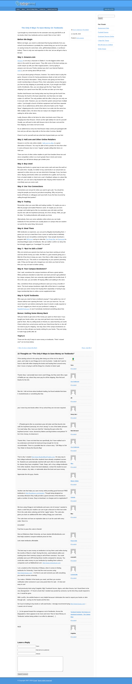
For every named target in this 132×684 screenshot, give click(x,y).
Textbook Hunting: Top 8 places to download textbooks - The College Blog (80, 614)
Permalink (73, 368)
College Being (25, 3)
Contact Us (42, 9)
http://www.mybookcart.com (52, 563)
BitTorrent (30, 239)
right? (19, 70)
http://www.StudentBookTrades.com (43, 457)
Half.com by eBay (48, 143)
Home (18, 9)
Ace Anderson (75, 381)
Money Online (75, 481)
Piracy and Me (86, 348)
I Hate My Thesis (103, 40)
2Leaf (35, 680)
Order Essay (102, 49)
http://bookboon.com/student (35, 493)
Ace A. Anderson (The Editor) (81, 30)
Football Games (103, 32)
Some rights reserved (45, 680)
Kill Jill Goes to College (105, 44)
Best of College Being (32, 9)
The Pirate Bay (50, 239)
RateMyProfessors (24, 309)
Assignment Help (103, 28)
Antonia (73, 497)
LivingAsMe (74, 574)
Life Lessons (80, 38)
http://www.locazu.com (25, 573)
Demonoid (61, 239)
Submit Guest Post (52, 9)
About (23, 9)
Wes (72, 463)
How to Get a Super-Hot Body (28, 348)
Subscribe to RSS (109, 9)
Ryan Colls (74, 541)
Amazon (20, 60)
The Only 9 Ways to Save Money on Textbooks (42, 28)
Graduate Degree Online (106, 36)
